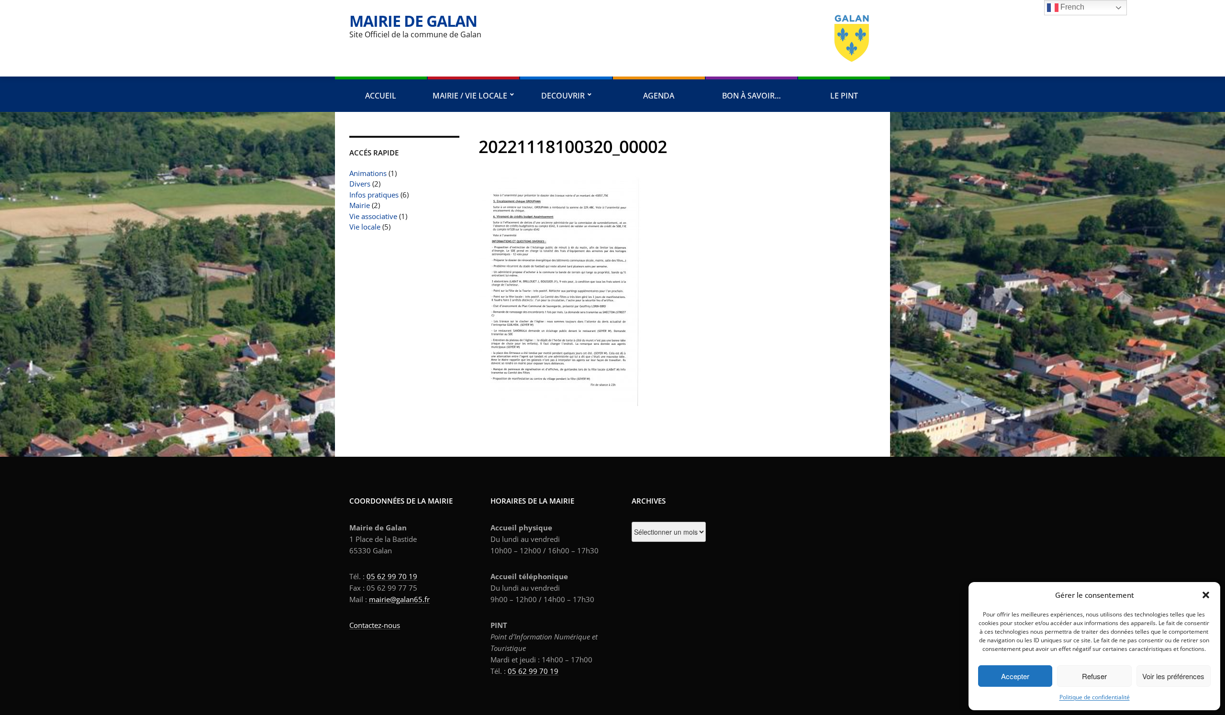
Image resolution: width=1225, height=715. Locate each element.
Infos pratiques (374, 194)
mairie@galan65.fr (399, 599)
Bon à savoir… (751, 95)
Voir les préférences (1173, 676)
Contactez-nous (374, 625)
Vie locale (364, 226)
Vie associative (373, 216)
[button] (1206, 595)
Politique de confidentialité (1094, 697)
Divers (359, 183)
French (1071, 7)
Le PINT (844, 95)
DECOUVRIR (563, 95)
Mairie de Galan (413, 21)
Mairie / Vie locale (470, 95)
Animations (368, 173)
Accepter (1015, 676)
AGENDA (658, 95)
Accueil (380, 95)
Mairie (359, 205)
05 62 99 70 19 (392, 576)
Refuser (1094, 676)
